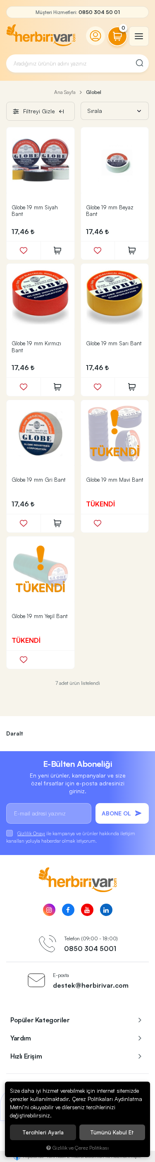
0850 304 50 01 (99, 12)
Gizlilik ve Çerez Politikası (80, 1147)
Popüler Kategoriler (39, 1020)
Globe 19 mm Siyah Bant (35, 211)
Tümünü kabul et (112, 1132)
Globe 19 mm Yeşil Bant (39, 616)
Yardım (20, 1038)
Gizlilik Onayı (31, 833)
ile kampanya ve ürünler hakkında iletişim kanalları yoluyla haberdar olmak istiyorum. (70, 837)
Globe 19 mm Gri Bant (38, 479)
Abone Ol (116, 813)
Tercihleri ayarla (43, 1132)
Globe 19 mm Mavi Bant (114, 479)
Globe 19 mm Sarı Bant (113, 343)
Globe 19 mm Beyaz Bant (110, 211)
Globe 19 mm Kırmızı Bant (36, 347)
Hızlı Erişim (26, 1056)
